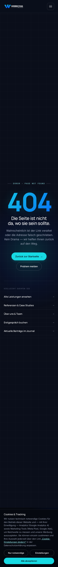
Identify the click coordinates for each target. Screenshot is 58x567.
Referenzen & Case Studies (29, 305)
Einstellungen (42, 553)
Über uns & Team (29, 313)
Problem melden (29, 266)
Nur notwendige (16, 553)
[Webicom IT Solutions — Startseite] (14, 6)
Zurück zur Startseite (29, 256)
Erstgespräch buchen (29, 322)
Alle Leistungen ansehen (29, 296)
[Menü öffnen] (50, 6)
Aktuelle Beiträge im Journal (29, 331)
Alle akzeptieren (29, 561)
